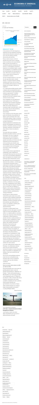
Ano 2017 (31, 11)
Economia (25, 255)
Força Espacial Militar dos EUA (29, 46)
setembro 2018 (26, 138)
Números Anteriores (16, 13)
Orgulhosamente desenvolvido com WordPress (9, 402)
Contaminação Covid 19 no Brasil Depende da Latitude (29, 162)
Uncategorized (26, 263)
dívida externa (27, 206)
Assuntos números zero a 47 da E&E (13, 16)
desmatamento (28, 204)
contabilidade (27, 191)
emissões (33, 210)
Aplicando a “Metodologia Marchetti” (30, 37)
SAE (26, 240)
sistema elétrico (28, 246)
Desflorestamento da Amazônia (29, 59)
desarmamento (28, 199)
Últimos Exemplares (27, 107)
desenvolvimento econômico (30, 201)
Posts (9, 13)
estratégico (5, 362)
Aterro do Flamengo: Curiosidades (29, 95)
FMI (10, 362)
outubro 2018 (26, 136)
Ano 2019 (19, 11)
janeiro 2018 (26, 149)
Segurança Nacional (27, 261)
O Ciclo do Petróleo (7, 27)
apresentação (27, 184)
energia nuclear (28, 212)
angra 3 (32, 180)
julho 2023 (26, 115)
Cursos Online (26, 161)
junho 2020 (26, 124)
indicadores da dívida (29, 219)
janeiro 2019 (26, 132)
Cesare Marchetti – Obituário (27, 13)
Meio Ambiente (26, 259)
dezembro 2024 (26, 113)
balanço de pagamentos (29, 186)
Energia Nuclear (26, 257)
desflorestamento (6, 351)
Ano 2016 (4, 13)
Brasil (30, 188)
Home (3, 11)
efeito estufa (27, 208)
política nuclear (28, 232)
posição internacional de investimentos (29, 235)
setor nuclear (27, 244)
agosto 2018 (26, 140)
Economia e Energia (25, 4)
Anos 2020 (14, 11)
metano (26, 221)
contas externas (28, 193)
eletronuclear (27, 210)
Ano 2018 (25, 11)
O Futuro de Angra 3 (27, 97)
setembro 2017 (26, 153)
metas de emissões (28, 223)
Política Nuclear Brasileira (28, 88)
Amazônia (27, 180)
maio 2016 (26, 155)
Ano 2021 (7, 11)
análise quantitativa (28, 182)
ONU (26, 228)
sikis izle (25, 168)
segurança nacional (28, 242)
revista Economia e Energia (7, 387)
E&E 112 (3, 16)
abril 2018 (25, 147)
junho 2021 (26, 117)
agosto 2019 (26, 126)
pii (29, 228)
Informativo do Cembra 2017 (29, 102)
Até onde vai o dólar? (27, 83)
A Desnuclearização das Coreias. (29, 93)
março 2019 (26, 130)
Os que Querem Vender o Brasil (29, 48)
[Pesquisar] (35, 27)
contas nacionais (28, 195)
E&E (33, 206)
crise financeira (28, 197)
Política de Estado (28, 230)
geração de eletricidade (29, 217)
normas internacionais (29, 226)
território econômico (28, 248)
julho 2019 (26, 128)
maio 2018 (26, 145)
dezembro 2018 (26, 134)
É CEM (25, 75)
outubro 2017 (26, 151)
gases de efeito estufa (29, 215)
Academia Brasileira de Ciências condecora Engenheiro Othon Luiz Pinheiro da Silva (29, 34)
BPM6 (26, 188)
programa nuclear (28, 237)
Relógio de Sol (26, 61)
